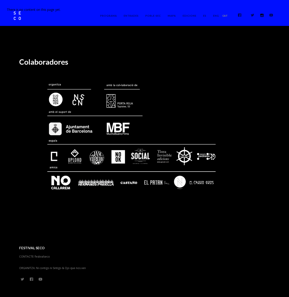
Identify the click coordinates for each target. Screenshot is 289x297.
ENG (216, 15)
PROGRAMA (108, 15)
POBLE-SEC (153, 15)
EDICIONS (189, 15)
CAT (225, 15)
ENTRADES (131, 15)
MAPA (172, 15)
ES (204, 15)
